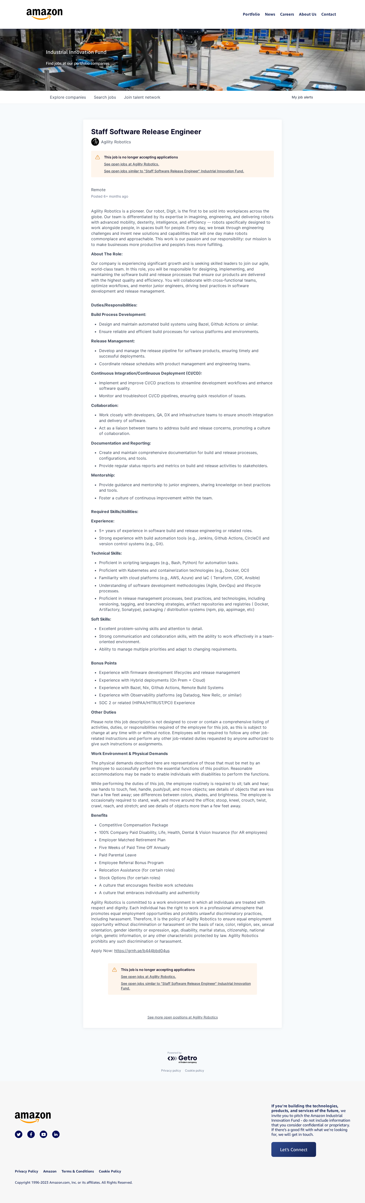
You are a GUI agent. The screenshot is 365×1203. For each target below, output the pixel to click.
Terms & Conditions (78, 1171)
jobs (105, 97)
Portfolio (251, 14)
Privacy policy (171, 1070)
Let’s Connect (293, 1149)
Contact (328, 14)
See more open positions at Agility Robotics (182, 1017)
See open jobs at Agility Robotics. (131, 164)
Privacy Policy (26, 1171)
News (270, 14)
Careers (287, 14)
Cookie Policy (110, 1171)
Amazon (50, 1171)
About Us (307, 14)
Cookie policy (194, 1070)
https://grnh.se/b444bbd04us (142, 950)
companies (68, 97)
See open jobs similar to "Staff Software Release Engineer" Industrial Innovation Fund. (174, 171)
